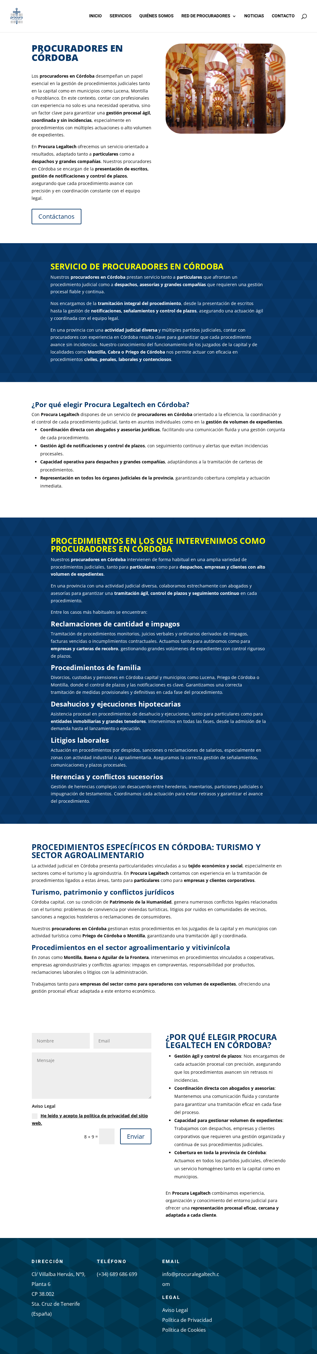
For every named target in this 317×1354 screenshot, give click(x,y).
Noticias (254, 16)
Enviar (136, 1136)
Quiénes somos (156, 16)
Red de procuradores (205, 16)
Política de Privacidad (187, 1320)
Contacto (283, 16)
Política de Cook (180, 1329)
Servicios (121, 16)
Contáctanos (56, 216)
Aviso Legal (175, 1310)
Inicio (95, 16)
